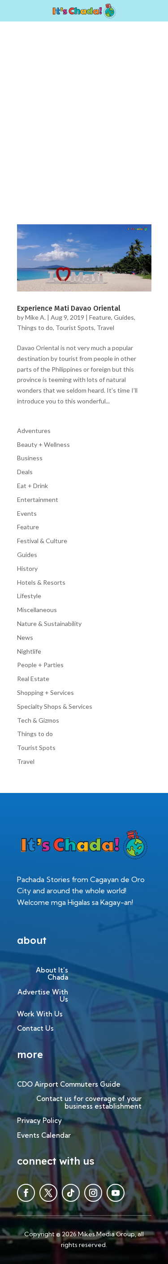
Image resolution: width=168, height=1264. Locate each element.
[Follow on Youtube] (116, 1193)
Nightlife (29, 651)
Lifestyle (29, 596)
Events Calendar (44, 1136)
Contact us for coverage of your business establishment (89, 1102)
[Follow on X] (48, 1193)
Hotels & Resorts (41, 582)
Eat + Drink (32, 485)
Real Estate (33, 678)
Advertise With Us (42, 996)
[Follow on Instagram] (93, 1193)
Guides (124, 317)
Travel (105, 327)
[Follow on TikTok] (71, 1193)
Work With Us (40, 1014)
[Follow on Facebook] (26, 1193)
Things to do (35, 327)
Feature (100, 317)
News (25, 637)
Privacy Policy (39, 1121)
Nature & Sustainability (49, 623)
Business (30, 458)
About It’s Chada (52, 974)
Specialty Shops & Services (54, 706)
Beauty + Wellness (43, 444)
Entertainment (37, 499)
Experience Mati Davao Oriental (69, 308)
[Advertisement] (84, 110)
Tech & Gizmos (38, 720)
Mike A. (35, 317)
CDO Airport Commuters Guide (69, 1084)
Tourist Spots (75, 327)
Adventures (34, 430)
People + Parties (40, 664)
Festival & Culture (42, 540)
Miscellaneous (37, 609)
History (27, 568)
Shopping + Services (45, 692)
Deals (25, 472)
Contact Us (35, 1029)
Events (27, 513)
